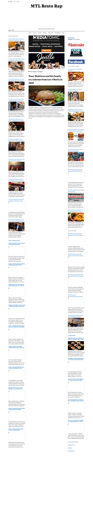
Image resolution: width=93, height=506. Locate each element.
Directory (45, 32)
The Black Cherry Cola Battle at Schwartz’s (75, 69)
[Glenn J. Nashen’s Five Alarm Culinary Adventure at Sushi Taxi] (16, 354)
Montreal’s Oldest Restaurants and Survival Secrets (76, 190)
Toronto (34, 32)
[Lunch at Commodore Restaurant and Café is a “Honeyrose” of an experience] (16, 206)
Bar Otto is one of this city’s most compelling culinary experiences (16, 99)
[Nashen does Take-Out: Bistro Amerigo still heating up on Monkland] (16, 395)
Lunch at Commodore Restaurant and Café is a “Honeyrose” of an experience (16, 200)
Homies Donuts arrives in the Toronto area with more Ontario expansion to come (75, 254)
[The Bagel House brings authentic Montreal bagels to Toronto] (76, 322)
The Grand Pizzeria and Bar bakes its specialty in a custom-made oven (76, 359)
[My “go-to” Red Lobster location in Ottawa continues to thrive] (76, 428)
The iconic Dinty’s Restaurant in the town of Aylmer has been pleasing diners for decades (76, 379)
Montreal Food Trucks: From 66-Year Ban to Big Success (75, 150)
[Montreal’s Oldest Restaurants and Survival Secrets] (76, 196)
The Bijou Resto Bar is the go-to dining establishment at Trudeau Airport (16, 119)
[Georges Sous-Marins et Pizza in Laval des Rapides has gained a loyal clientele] (16, 186)
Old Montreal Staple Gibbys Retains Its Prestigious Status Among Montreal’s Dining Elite (16, 59)
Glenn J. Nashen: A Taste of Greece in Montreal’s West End (16, 244)
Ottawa (39, 32)
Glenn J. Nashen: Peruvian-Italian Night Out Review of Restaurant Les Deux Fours (16, 326)
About (30, 32)
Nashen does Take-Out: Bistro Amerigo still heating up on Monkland (15, 388)
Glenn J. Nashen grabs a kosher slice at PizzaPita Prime (15, 429)
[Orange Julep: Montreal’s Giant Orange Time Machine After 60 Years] (76, 176)
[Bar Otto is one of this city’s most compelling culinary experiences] (16, 106)
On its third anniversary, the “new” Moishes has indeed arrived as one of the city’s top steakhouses (16, 79)
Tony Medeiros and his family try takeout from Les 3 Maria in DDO (46, 79)
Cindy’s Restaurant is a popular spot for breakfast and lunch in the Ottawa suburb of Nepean (76, 400)
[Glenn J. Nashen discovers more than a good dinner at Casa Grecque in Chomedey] (16, 374)
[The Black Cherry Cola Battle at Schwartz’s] (76, 76)
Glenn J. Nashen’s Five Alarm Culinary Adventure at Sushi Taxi (16, 347)
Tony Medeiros (58, 32)
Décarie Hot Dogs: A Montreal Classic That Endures (75, 90)
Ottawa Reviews (71, 335)
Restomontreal (71, 445)
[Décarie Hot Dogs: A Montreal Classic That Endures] (76, 96)
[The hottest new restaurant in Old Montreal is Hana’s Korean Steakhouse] (16, 166)
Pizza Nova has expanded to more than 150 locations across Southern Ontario (76, 275)
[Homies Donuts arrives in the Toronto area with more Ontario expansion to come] (76, 261)
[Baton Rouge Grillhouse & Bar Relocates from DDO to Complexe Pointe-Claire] (16, 146)
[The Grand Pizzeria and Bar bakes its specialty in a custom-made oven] (76, 366)
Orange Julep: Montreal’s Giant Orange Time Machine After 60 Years (75, 170)
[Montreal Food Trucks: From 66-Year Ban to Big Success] (76, 156)
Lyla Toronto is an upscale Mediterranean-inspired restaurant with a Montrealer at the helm (76, 295)
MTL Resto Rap (46, 5)
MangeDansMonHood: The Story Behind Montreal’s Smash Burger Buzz (75, 110)
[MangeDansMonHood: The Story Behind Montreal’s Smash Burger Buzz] (76, 116)
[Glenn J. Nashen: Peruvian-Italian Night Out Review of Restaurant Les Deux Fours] (16, 333)
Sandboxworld (71, 451)
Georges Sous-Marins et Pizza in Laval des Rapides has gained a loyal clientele (16, 180)
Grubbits (70, 448)
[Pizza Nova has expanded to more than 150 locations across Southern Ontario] (76, 281)
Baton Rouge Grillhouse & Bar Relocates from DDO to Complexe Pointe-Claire (16, 139)
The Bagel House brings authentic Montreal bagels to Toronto (75, 316)
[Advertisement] (46, 18)
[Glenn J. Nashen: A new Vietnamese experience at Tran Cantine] (16, 271)
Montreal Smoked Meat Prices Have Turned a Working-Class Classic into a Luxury (76, 130)
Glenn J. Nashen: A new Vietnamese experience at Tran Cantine (16, 264)
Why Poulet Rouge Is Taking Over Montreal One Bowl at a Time (75, 210)
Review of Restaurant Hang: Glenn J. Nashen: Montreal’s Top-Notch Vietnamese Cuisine (16, 306)
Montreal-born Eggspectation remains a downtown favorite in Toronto (75, 234)
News (63, 32)
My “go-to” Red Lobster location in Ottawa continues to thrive (76, 421)
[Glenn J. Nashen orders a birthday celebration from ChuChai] (16, 416)
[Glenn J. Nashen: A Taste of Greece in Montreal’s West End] (16, 251)
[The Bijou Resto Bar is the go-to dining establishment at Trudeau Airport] (16, 126)
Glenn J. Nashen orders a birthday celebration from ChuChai (16, 409)
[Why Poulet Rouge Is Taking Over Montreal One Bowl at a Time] (76, 217)
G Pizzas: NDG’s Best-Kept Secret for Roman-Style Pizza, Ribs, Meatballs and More (16, 39)
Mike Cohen (50, 32)
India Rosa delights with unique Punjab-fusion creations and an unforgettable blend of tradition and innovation (16, 285)
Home (14, 1)
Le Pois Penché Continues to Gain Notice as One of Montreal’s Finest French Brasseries (16, 220)
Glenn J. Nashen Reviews (14, 240)
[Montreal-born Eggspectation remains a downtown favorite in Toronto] (76, 241)
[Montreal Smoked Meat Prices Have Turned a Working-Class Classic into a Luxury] (76, 136)
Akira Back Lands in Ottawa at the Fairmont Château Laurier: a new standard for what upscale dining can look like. (76, 339)
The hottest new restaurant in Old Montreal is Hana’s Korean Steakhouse (16, 160)
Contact (18, 1)
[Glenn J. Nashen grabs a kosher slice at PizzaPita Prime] (16, 436)
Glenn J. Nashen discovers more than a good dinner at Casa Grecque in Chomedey (16, 367)
